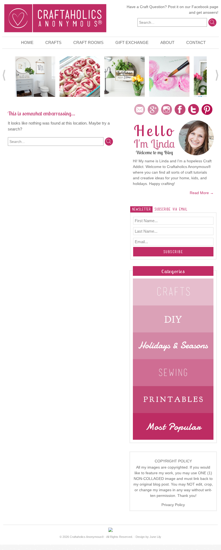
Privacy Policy (173, 505)
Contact (196, 42)
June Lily (155, 536)
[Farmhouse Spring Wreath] (124, 76)
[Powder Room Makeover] (35, 76)
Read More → (202, 193)
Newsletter (141, 209)
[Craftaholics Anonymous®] (55, 17)
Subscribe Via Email (170, 209)
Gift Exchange (132, 42)
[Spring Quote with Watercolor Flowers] (169, 76)
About (167, 42)
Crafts (53, 42)
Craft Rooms (88, 42)
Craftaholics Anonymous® (87, 536)
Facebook (200, 7)
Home (27, 42)
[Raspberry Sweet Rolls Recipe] (80, 76)
